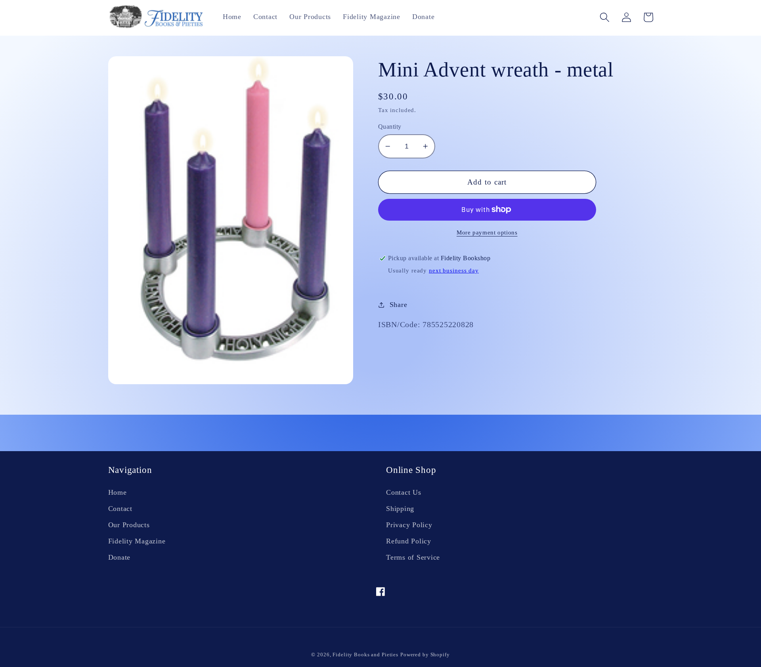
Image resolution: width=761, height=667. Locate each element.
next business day (454, 270)
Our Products (129, 525)
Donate (119, 557)
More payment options (487, 232)
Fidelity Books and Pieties (365, 654)
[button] (605, 17)
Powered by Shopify (425, 654)
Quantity (390, 126)
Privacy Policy (409, 525)
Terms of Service (413, 557)
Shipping (400, 509)
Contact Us (403, 492)
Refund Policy (408, 541)
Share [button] (398, 305)
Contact (120, 509)
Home (117, 492)
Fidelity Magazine (137, 541)
